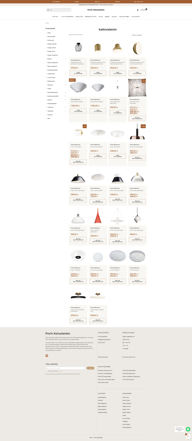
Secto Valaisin (126, 424)
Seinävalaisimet (102, 409)
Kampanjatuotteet (91, 16)
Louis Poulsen (126, 418)
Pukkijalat (125, 421)
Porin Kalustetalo (96, 10)
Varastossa (79, 16)
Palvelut (114, 16)
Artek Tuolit (125, 397)
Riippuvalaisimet (102, 406)
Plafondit (100, 400)
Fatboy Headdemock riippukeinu (131, 376)
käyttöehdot (60, 371)
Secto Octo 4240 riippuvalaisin (106, 379)
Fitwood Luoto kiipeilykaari (105, 373)
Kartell (124, 415)
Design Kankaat (126, 403)
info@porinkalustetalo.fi (104, 339)
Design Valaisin (126, 412)
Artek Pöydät (126, 400)
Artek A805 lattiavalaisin (129, 370)
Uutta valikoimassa (68, 16)
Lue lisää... (58, 350)
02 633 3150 (101, 342)
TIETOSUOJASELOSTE (128, 357)
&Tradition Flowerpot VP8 (105, 370)
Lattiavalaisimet (102, 397)
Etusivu (47, 23)
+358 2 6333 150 (138, 1)
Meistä (118, 1)
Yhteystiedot (136, 16)
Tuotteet (55, 16)
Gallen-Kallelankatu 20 (128, 336)
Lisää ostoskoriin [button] (78, 73)
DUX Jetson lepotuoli (128, 379)
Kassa (77, 1)
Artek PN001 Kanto (103, 382)
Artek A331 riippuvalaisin (104, 376)
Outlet (101, 16)
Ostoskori (56, 1)
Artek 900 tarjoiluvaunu (128, 373)
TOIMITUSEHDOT (103, 357)
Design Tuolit (126, 409)
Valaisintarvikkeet (102, 412)
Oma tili (97, 1)
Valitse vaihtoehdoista (137, 118)
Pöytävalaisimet (102, 403)
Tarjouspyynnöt (124, 16)
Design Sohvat (126, 406)
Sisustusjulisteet (126, 427)
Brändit (107, 16)
